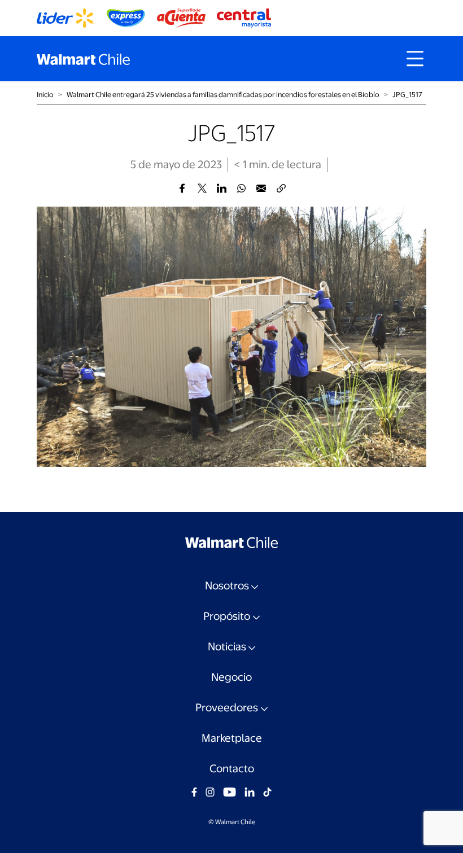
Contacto (231, 768)
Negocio (231, 677)
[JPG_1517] (182, 188)
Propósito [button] (226, 616)
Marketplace (232, 738)
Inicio (45, 94)
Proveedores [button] (226, 707)
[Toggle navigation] (415, 58)
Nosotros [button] (227, 585)
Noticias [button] (227, 646)
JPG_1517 (407, 94)
